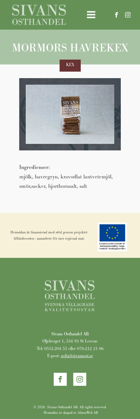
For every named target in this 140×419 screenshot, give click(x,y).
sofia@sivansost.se (77, 355)
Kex (70, 64)
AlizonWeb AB (87, 413)
